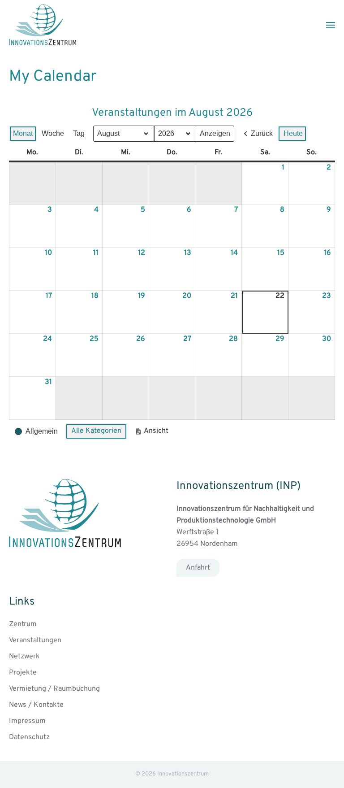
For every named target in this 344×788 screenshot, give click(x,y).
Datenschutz (29, 737)
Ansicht (153, 433)
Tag (79, 133)
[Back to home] (42, 24)
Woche (53, 133)
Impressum (27, 721)
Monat (23, 133)
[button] (330, 25)
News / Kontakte (36, 705)
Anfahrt (198, 567)
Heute (293, 133)
